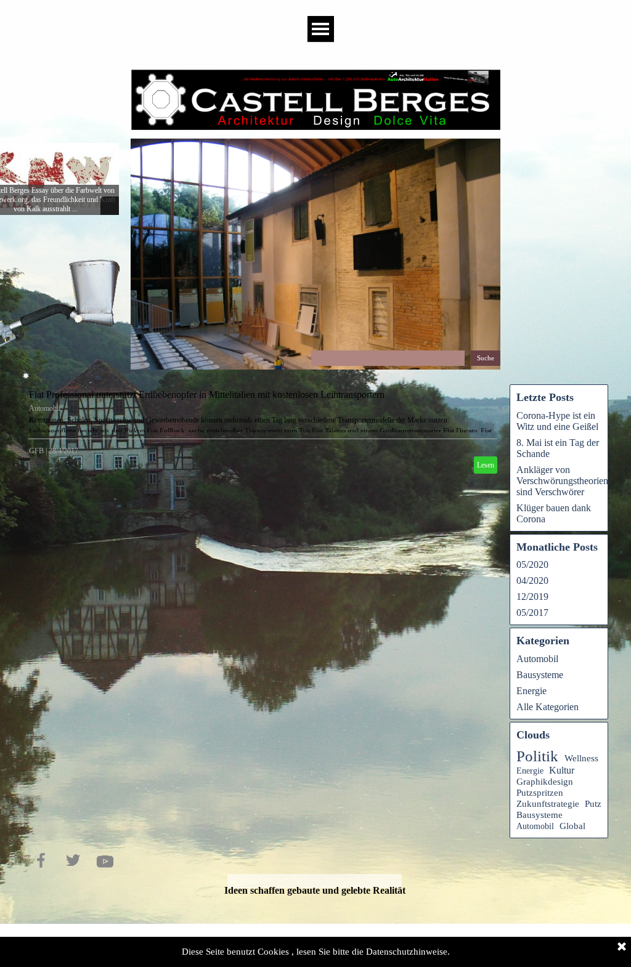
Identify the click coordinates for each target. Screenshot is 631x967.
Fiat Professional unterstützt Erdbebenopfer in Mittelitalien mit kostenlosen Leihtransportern (207, 394)
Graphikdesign (544, 782)
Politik (537, 756)
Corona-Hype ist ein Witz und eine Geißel (557, 421)
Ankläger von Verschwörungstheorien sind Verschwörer (562, 480)
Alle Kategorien (547, 707)
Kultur (561, 770)
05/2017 (532, 612)
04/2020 (532, 580)
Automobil (44, 408)
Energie (531, 691)
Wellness (581, 758)
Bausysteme (539, 675)
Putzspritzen (539, 793)
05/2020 (532, 564)
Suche (485, 358)
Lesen (485, 465)
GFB (36, 451)
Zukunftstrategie (547, 804)
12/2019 (532, 596)
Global (572, 826)
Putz (593, 803)
